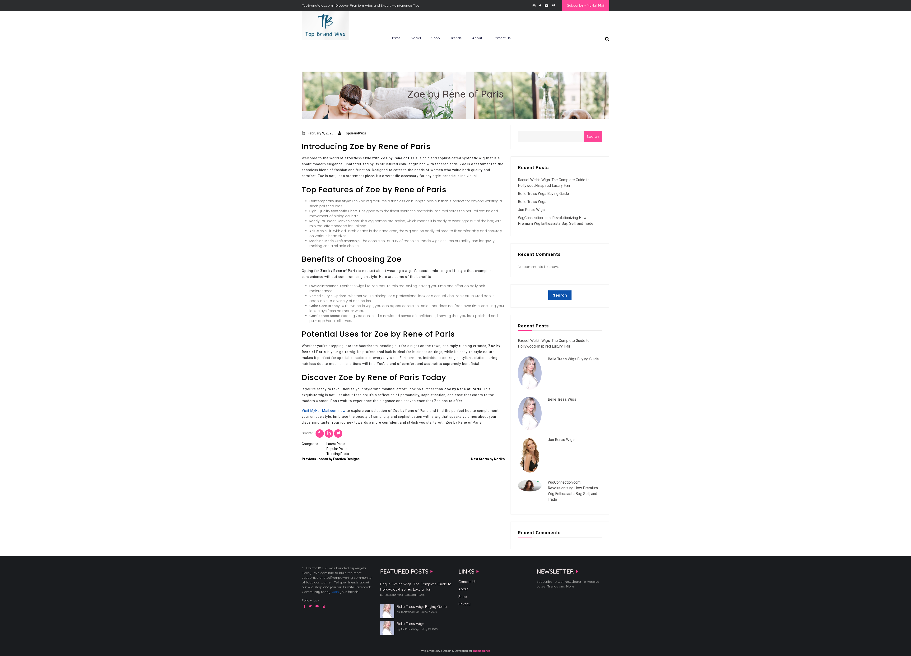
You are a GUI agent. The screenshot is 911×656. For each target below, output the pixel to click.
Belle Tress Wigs (532, 201)
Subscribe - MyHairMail (585, 5)
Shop (435, 38)
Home (395, 38)
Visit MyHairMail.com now (324, 411)
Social (416, 38)
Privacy (464, 604)
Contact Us (502, 38)
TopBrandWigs (355, 133)
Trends (456, 38)
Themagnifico (481, 650)
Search (593, 136)
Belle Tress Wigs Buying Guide (543, 193)
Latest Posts (335, 444)
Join (335, 592)
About (477, 38)
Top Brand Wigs (319, 47)
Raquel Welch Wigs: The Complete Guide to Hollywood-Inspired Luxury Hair (415, 587)
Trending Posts (337, 454)
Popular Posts (336, 449)
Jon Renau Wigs (531, 209)
